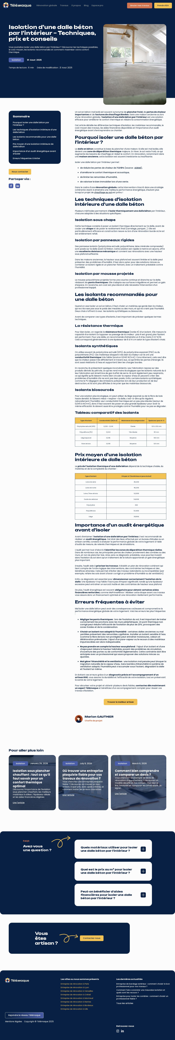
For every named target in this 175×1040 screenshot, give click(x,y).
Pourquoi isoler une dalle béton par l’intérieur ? (31, 123)
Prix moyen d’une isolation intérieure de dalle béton (33, 145)
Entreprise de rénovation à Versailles (77, 991)
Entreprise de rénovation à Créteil (76, 994)
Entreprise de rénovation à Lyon (75, 987)
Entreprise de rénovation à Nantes (76, 1002)
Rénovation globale (47, 5)
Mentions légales (13, 1021)
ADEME (137, 167)
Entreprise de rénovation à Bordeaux (77, 1005)
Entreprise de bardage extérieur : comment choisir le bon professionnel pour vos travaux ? (143, 985)
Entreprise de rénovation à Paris (75, 984)
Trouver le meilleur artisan (120, 702)
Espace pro (97, 5)
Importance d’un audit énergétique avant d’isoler (34, 152)
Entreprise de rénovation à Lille (74, 1009)
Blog (86, 5)
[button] (64, 5)
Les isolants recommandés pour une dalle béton (34, 138)
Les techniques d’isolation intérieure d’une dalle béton (34, 131)
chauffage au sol (103, 192)
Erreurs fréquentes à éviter (26, 158)
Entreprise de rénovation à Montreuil (77, 998)
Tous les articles (124, 1003)
